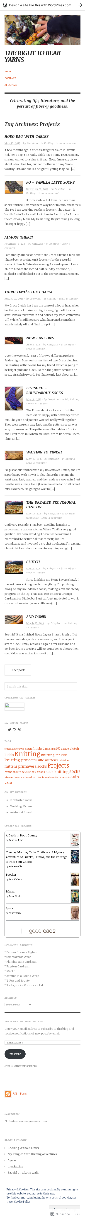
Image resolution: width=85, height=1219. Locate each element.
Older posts (18, 670)
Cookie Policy (22, 1201)
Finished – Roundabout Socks (44, 390)
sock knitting (57, 771)
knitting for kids (54, 755)
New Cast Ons (40, 337)
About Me (11, 84)
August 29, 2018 (14, 298)
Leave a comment (66, 143)
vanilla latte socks (60, 777)
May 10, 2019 (12, 143)
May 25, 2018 (33, 458)
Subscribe (15, 1054)
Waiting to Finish (44, 452)
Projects (58, 765)
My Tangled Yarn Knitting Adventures (32, 1154)
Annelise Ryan (16, 840)
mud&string (15, 1166)
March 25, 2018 (35, 623)
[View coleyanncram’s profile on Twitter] (9, 729)
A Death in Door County (21, 835)
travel (46, 777)
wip (75, 777)
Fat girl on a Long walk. (23, 1172)
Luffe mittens (47, 760)
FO (66, 399)
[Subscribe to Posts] (8, 1094)
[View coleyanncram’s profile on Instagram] (15, 729)
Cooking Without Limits (23, 1148)
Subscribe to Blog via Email (25, 1021)
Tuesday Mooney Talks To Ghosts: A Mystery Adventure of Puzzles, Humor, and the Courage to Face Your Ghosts (36, 857)
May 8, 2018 (33, 568)
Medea (10, 891)
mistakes (63, 760)
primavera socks (32, 766)
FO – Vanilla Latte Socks (50, 182)
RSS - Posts (19, 1094)
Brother (11, 874)
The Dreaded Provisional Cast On (51, 504)
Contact (10, 78)
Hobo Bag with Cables (27, 136)
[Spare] (75, 913)
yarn (8, 782)
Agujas (12, 1160)
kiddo (9, 754)
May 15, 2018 (33, 513)
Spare (9, 908)
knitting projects (20, 759)
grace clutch (70, 748)
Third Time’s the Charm (28, 291)
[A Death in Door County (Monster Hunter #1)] (75, 840)
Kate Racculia (15, 866)
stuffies (37, 777)
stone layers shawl (18, 777)
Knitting (48, 143)
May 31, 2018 (33, 399)
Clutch (33, 561)
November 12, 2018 (37, 189)
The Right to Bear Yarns (33, 56)
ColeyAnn (32, 143)
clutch (8, 748)
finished (38, 748)
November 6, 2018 (15, 243)
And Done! (36, 616)
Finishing (50, 748)
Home (8, 71)
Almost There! (19, 237)
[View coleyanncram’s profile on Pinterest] (20, 729)
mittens (11, 766)
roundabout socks (16, 772)
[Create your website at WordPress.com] (42, 5)
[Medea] (75, 896)
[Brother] (75, 879)
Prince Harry (15, 913)
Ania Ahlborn (15, 879)
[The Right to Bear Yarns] (42, 27)
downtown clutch (22, 748)
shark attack (36, 772)
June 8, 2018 (33, 344)
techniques (32, 517)
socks (74, 771)
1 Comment (32, 627)
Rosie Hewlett (16, 896)
